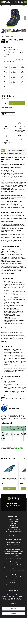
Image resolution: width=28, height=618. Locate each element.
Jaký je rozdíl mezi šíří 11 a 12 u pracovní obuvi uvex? (13, 567)
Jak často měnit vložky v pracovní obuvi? (13, 570)
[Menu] (25, 2)
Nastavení (13, 603)
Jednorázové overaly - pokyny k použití (13, 551)
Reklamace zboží (13, 527)
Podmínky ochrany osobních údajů (13, 531)
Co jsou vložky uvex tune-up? (13, 576)
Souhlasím (13, 613)
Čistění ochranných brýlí (13, 556)
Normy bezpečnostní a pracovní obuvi (13, 558)
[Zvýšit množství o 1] (7, 103)
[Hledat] (16, 2)
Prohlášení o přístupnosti (13, 529)
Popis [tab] (2, 150)
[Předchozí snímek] (2, 18)
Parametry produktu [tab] (10, 150)
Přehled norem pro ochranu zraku (13, 547)
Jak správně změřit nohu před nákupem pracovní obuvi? (13, 579)
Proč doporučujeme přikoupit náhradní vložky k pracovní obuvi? (13, 573)
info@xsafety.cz (14, 503)
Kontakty (13, 523)
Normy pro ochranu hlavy (13, 544)
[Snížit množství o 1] (3, 103)
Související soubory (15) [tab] (15, 153)
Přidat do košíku (18, 103)
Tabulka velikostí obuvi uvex (13, 542)
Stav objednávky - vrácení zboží (13, 535)
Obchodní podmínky (13, 521)
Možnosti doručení (7, 107)
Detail (9, 488)
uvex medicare (13, 582)
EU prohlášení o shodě (13, 533)
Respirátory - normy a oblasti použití (13, 553)
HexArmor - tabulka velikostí (13, 549)
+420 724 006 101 (14, 506)
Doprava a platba (13, 519)
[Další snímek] (25, 18)
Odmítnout (13, 608)
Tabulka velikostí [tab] (20, 150)
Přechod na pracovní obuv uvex (13, 585)
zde (20, 599)
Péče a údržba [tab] (4, 153)
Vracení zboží (13, 525)
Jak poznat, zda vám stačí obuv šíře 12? (13, 564)
